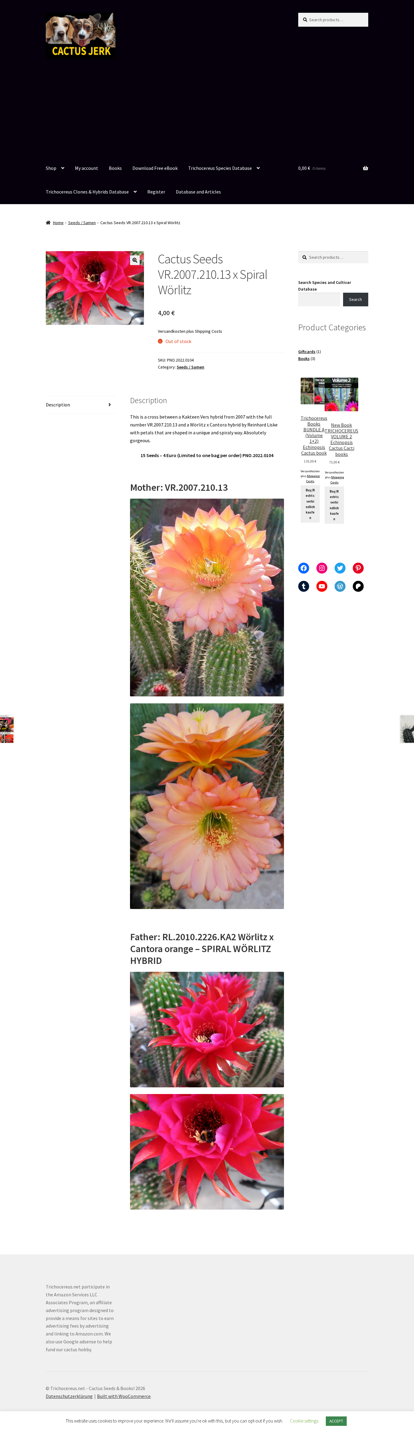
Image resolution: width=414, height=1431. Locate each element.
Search (355, 299)
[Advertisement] (207, 111)
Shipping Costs (208, 331)
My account (86, 168)
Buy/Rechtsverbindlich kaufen (310, 504)
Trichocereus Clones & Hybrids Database (87, 192)
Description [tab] (58, 405)
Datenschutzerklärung (69, 1396)
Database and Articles (198, 192)
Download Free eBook (155, 168)
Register (156, 192)
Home (58, 222)
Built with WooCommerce (124, 1396)
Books (115, 168)
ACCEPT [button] (336, 1421)
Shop (51, 168)
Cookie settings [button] (304, 1421)
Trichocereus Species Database (220, 168)
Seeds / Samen (82, 222)
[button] (135, 260)
